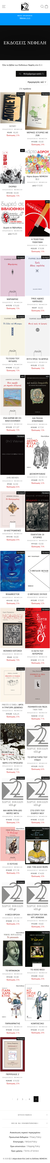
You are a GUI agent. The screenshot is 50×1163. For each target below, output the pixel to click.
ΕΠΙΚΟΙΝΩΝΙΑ (25, 1115)
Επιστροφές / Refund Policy (25, 1141)
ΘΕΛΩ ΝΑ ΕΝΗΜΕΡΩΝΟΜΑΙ (25, 1123)
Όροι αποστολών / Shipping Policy (25, 1146)
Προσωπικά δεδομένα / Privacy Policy (25, 1137)
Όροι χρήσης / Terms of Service (25, 1150)
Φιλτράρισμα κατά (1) (33, 73)
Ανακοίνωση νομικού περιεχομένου (25, 1132)
